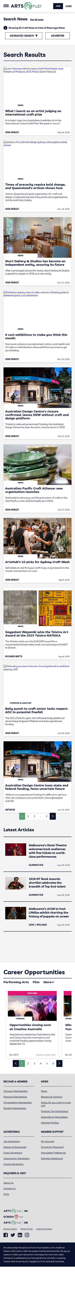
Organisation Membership (17, 1102)
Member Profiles (50, 1122)
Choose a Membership (15, 1091)
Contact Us (9, 1188)
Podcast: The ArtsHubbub (54, 1111)
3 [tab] (34, 1063)
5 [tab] (47, 1063)
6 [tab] (53, 1063)
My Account (47, 1141)
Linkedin (20, 1235)
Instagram (27, 1235)
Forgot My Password (52, 1147)
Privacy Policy (10, 1228)
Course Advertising (13, 1164)
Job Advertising (11, 1141)
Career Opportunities (34, 972)
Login (69, 6)
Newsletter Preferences (53, 1152)
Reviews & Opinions (51, 1096)
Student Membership (14, 1108)
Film (36, 982)
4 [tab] (40, 1063)
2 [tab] (28, 1063)
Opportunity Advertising (16, 1158)
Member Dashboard (52, 1158)
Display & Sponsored (14, 1147)
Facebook (5, 1235)
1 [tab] (21, 1063)
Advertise (57, 35)
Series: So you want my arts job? (56, 1104)
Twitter (12, 1235)
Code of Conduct (44, 1228)
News (44, 1091)
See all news (36, 19)
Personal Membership (15, 1096)
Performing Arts (16, 982)
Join (58, 6)
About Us (8, 1182)
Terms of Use (26, 1228)
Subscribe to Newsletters (54, 1117)
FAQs (6, 1194)
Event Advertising (12, 1152)
